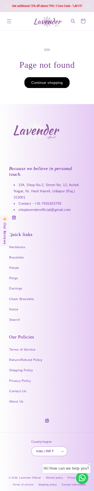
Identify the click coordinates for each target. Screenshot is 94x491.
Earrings (15, 288)
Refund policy (54, 477)
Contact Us (17, 391)
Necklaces (17, 247)
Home (13, 309)
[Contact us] (82, 478)
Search (14, 319)
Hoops (14, 268)
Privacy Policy (20, 381)
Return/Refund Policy (25, 360)
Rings (13, 278)
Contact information (74, 484)
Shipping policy (47, 484)
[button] (9, 21)
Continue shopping (47, 83)
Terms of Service (22, 349)
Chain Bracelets (21, 299)
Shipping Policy (21, 370)
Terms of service (23, 484)
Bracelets (16, 257)
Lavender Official (30, 477)
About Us (16, 401)
